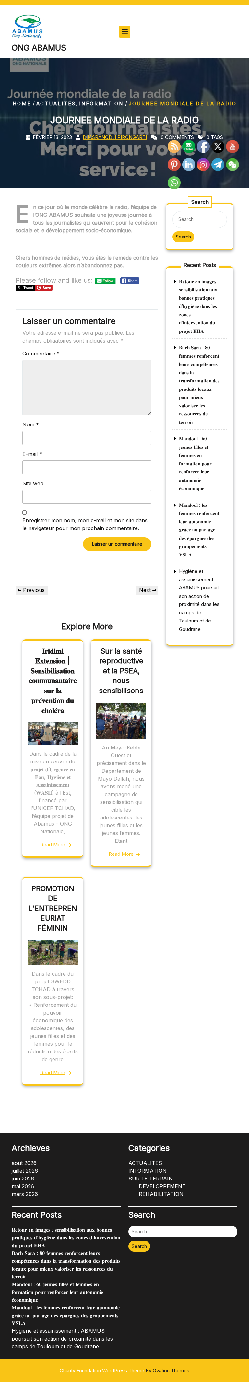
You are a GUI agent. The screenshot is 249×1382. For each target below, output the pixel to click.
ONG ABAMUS (39, 47)
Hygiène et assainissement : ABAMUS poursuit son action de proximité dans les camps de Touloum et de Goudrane (62, 1339)
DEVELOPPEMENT (162, 1186)
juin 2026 (23, 1178)
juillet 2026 (25, 1170)
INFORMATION (101, 103)
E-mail (32, 454)
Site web (32, 483)
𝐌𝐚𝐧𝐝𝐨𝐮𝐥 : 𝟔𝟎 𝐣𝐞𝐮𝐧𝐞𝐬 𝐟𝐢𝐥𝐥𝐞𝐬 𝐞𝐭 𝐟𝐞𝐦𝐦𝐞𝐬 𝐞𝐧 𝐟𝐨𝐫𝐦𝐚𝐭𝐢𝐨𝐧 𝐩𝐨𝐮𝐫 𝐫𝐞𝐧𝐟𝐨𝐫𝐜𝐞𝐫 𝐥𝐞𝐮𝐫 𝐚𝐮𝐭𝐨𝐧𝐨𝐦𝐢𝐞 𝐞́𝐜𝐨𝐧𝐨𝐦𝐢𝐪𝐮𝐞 (195, 463)
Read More (52, 845)
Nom (30, 424)
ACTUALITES (56, 103)
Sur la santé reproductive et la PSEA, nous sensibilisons (121, 671)
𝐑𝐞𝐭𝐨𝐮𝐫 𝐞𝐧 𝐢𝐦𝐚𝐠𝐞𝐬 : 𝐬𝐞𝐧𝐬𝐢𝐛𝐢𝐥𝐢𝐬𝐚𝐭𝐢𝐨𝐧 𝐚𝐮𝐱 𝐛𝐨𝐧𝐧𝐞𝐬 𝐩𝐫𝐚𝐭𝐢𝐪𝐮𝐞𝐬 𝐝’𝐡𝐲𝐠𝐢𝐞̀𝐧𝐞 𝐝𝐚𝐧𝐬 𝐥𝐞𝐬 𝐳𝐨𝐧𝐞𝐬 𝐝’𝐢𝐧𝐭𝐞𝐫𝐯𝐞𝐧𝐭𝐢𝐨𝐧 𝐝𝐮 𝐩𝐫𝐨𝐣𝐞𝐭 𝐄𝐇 (199, 306)
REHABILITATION (161, 1194)
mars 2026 (25, 1194)
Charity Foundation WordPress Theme (124, 1370)
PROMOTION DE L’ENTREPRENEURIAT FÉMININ (53, 908)
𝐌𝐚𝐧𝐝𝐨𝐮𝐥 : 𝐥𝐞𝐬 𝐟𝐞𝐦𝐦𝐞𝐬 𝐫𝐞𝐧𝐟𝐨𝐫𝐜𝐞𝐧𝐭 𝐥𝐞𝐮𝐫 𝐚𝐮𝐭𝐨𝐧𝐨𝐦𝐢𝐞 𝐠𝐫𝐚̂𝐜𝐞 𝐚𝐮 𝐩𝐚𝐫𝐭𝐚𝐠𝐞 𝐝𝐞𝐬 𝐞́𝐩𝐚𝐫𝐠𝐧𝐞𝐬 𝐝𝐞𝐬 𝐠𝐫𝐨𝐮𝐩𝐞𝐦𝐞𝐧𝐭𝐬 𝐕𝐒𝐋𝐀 (199, 530)
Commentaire (41, 353)
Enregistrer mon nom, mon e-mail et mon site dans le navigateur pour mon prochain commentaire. (85, 524)
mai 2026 (23, 1186)
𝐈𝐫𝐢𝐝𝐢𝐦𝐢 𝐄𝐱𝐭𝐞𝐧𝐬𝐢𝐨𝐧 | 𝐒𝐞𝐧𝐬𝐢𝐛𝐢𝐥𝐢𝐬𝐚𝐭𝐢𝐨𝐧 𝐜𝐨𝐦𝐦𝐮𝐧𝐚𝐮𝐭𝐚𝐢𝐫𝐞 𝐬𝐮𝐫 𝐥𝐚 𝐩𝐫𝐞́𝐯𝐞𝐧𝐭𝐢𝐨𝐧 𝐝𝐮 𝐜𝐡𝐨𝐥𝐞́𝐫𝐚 (53, 680)
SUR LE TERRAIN (150, 1178)
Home (22, 103)
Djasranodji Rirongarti (115, 137)
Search (183, 236)
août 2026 (24, 1163)
